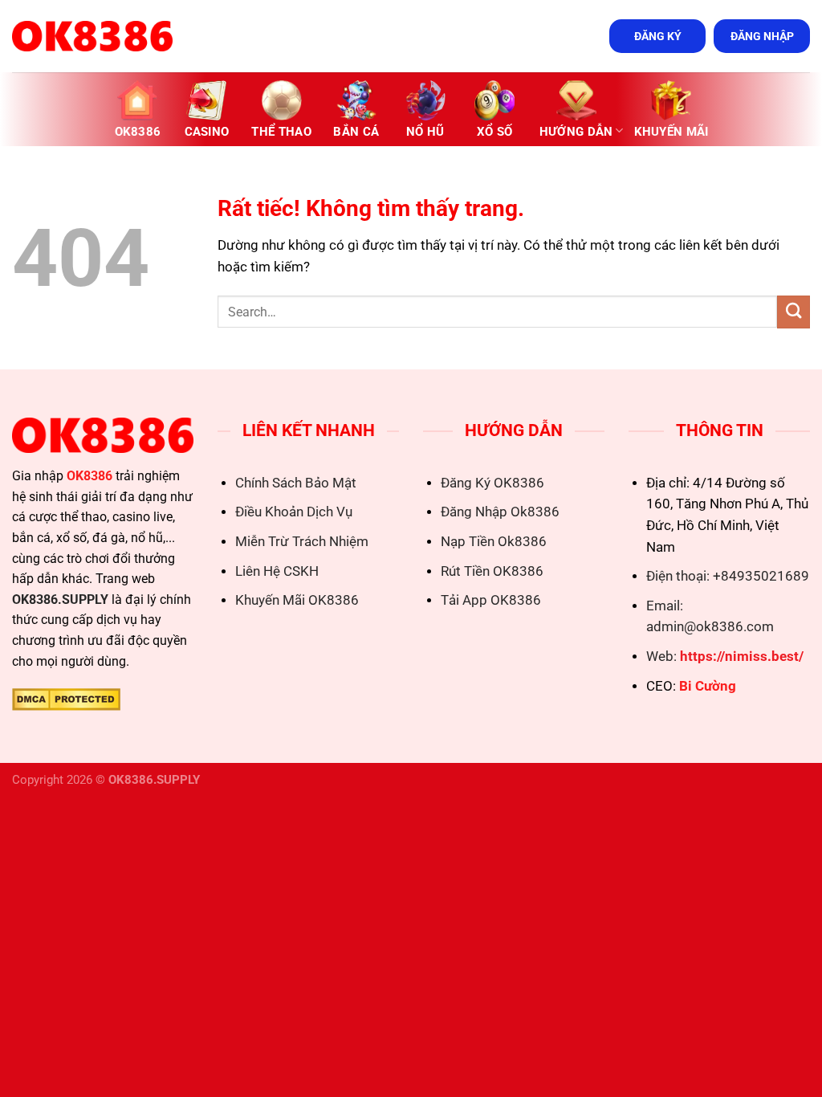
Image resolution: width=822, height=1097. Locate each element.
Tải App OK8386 (491, 600)
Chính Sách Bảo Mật (295, 483)
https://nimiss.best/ (742, 656)
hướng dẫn (576, 131)
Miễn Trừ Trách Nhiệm (301, 541)
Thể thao (281, 131)
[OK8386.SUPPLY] (92, 36)
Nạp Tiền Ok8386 (494, 541)
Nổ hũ (425, 131)
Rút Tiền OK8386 (492, 571)
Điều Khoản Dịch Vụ (293, 512)
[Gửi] (793, 312)
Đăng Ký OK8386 (492, 483)
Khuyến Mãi (671, 131)
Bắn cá (356, 131)
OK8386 (138, 131)
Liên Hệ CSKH (277, 571)
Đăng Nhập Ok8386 (500, 512)
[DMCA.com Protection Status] (66, 698)
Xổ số (495, 131)
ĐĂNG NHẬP (762, 36)
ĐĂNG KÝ (658, 36)
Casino (207, 131)
